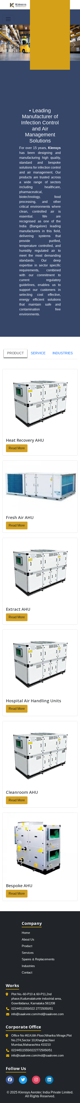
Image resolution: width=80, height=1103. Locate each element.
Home (26, 932)
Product (27, 946)
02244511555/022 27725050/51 (32, 1008)
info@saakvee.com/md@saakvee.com (37, 1014)
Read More (17, 448)
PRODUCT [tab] (15, 353)
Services (28, 952)
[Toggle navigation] (8, 19)
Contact (27, 972)
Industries (28, 966)
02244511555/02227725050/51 (31, 1050)
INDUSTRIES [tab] (63, 353)
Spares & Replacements (38, 959)
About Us (28, 939)
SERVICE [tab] (38, 353)
